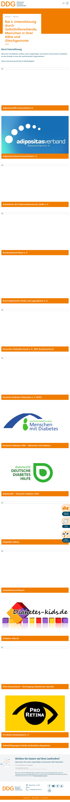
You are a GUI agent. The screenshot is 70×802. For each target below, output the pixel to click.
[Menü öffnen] (66, 3)
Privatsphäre (44, 798)
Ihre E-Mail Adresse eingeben (24, 765)
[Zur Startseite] (13, 4)
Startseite (8, 17)
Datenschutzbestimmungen (40, 775)
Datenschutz (35, 798)
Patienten (16, 17)
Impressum (27, 798)
